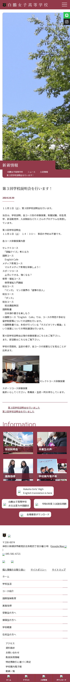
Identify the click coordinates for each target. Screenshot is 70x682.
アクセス (10, 643)
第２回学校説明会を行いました (18, 411)
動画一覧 (10, 671)
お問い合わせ (12, 652)
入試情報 (44, 680)
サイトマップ (59, 569)
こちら (42, 335)
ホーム (8, 680)
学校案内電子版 (14, 666)
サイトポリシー (39, 569)
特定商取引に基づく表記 (18, 661)
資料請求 (10, 647)
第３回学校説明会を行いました (24, 407)
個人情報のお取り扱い (13, 569)
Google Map (57, 546)
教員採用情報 (12, 657)
